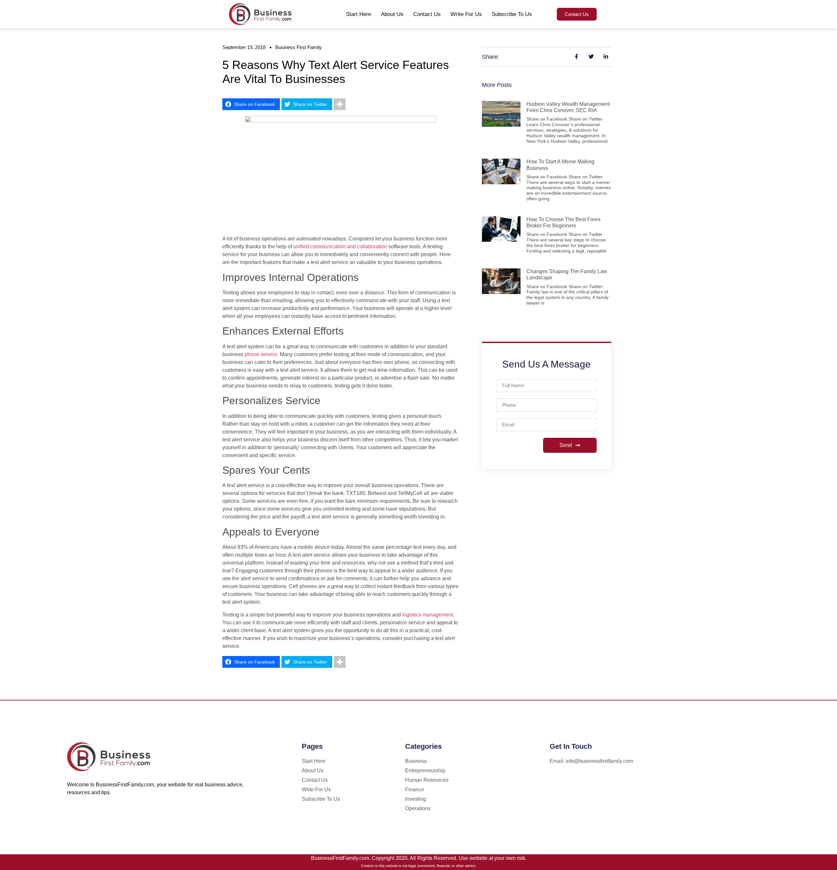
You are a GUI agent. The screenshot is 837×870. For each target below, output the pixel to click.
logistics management (427, 614)
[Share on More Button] (340, 104)
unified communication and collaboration (340, 246)
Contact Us (427, 14)
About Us (392, 14)
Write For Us (466, 14)
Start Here (358, 14)
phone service (261, 354)
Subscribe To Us (512, 14)
